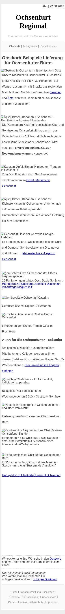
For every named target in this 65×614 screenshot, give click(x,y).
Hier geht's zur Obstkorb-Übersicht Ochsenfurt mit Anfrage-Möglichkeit (31, 285)
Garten (12, 602)
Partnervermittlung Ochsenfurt (37, 591)
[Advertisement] (32, 518)
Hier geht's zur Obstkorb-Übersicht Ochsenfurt (31, 475)
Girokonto (14, 596)
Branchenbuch (48, 46)
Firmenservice (48, 596)
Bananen (55, 92)
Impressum (51, 602)
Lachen (22, 602)
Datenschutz (36, 602)
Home (14, 591)
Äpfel (11, 98)
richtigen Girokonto (45, 579)
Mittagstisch (30, 46)
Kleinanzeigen (30, 596)
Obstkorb (55, 558)
